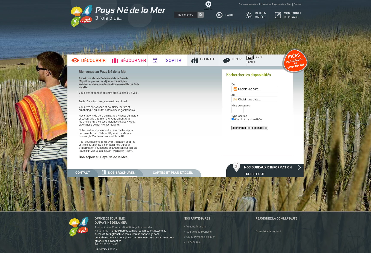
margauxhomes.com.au (123, 230)
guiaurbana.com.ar (106, 237)
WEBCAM (208, 9)
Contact (298, 4)
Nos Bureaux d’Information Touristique (268, 170)
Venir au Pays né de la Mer (277, 4)
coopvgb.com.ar (126, 237)
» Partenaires (192, 242)
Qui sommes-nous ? (249, 4)
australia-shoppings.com (144, 234)
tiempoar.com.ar (146, 237)
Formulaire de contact (268, 231)
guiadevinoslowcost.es (108, 240)
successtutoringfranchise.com (112, 234)
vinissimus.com (165, 237)
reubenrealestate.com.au (152, 230)
